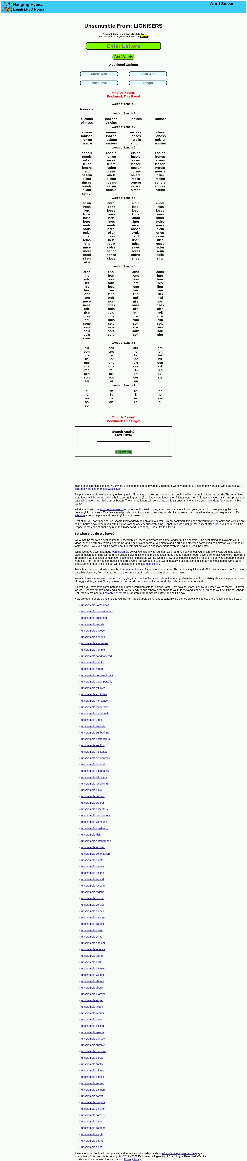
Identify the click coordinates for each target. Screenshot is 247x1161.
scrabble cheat (113, 593)
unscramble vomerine (94, 821)
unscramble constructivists (97, 675)
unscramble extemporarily (96, 681)
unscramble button (92, 930)
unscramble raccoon (93, 885)
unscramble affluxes (93, 688)
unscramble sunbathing (95, 732)
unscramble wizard (92, 879)
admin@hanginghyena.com (178, 1153)
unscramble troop (91, 719)
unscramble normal (92, 898)
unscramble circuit (92, 987)
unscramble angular (93, 943)
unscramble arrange (93, 917)
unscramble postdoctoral (96, 739)
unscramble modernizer (95, 707)
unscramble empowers (94, 643)
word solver (132, 569)
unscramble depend (93, 637)
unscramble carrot (92, 1096)
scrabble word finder (87, 488)
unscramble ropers (92, 668)
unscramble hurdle (92, 860)
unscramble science (93, 949)
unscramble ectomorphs (95, 758)
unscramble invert (91, 1121)
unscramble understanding (97, 611)
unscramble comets (93, 1115)
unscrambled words (112, 509)
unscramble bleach (92, 911)
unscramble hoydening (95, 828)
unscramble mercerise (94, 700)
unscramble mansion (93, 1051)
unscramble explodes (94, 694)
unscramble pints (91, 790)
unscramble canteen (93, 1127)
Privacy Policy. (132, 1159)
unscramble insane (92, 872)
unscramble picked (92, 1025)
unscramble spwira (92, 1032)
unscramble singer (92, 1000)
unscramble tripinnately (95, 770)
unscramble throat (92, 1140)
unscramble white (91, 936)
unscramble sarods (92, 624)
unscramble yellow (92, 1083)
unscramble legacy (92, 866)
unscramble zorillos (93, 745)
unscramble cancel (92, 923)
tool (217, 524)
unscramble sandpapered (96, 656)
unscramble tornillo (92, 662)
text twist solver (111, 488)
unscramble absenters (94, 809)
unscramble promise (93, 994)
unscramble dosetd (92, 1076)
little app (80, 515)
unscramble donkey (93, 1038)
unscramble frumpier (93, 649)
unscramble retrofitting (94, 783)
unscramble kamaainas (95, 605)
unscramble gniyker (93, 1108)
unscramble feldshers (94, 777)
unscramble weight (92, 974)
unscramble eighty (92, 1134)
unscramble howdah (93, 764)
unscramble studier (92, 802)
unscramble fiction (92, 1006)
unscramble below (92, 1057)
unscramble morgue (93, 1102)
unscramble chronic (93, 1045)
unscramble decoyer (93, 630)
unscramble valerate (93, 726)
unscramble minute (92, 1070)
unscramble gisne (91, 1147)
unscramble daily (91, 1019)
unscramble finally (92, 1064)
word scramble (120, 551)
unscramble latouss (93, 968)
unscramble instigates (94, 751)
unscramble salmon (93, 1089)
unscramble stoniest (93, 847)
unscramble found (92, 955)
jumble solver (151, 563)
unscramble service (93, 904)
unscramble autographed (96, 841)
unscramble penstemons (96, 815)
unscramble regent (92, 892)
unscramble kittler (91, 834)
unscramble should (92, 981)
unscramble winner (92, 1013)
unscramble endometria (95, 713)
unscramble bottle (91, 962)
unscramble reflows (93, 796)
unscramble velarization (95, 853)
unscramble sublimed (94, 617)
